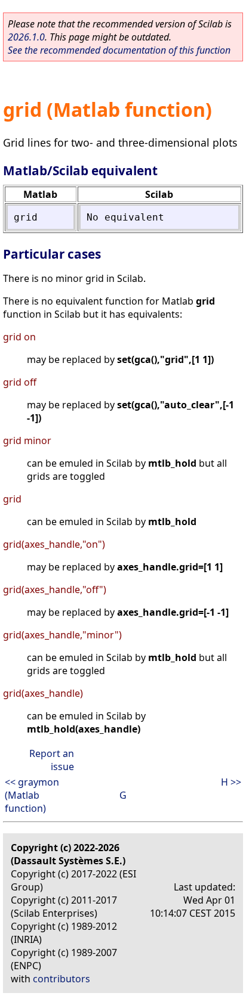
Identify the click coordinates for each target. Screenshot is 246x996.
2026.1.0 (26, 37)
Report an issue (51, 760)
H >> (231, 782)
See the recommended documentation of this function (119, 50)
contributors (61, 978)
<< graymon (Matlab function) (32, 795)
